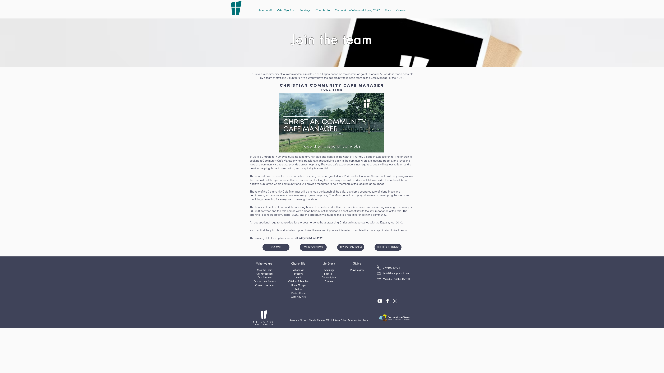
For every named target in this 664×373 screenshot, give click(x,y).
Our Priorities (265, 277)
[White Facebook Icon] (387, 301)
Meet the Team (264, 269)
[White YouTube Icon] (380, 301)
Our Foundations (264, 273)
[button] (322, 10)
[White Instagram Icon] (395, 301)
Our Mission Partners (265, 281)
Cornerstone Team (264, 285)
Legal (365, 320)
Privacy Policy (339, 320)
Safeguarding (355, 320)
